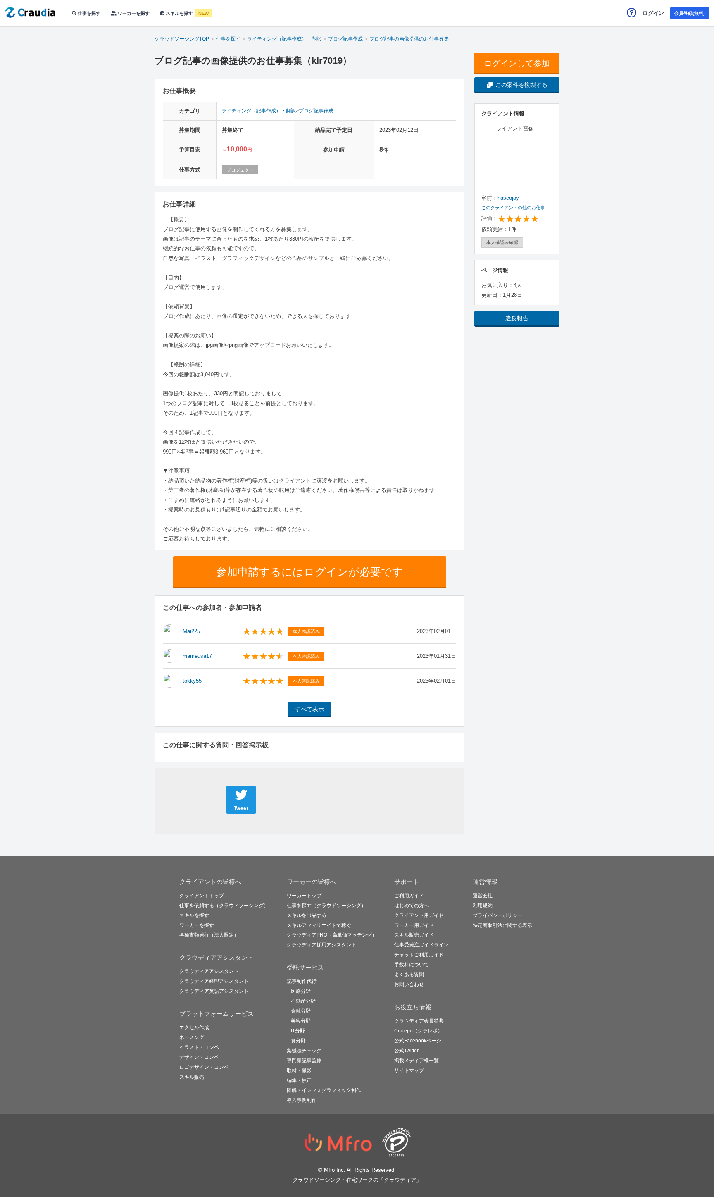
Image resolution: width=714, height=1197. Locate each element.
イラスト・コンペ (199, 1047)
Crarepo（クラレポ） (418, 1031)
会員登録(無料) (689, 13)
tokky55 (192, 681)
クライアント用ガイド (419, 915)
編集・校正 (299, 1080)
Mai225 (191, 631)
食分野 (298, 1041)
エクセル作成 (194, 1027)
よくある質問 (409, 974)
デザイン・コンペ (199, 1057)
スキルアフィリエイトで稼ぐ (319, 925)
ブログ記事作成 (316, 111)
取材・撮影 (299, 1070)
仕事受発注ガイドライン (421, 945)
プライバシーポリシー (497, 915)
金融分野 (301, 1011)
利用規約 (483, 905)
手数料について (411, 965)
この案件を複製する (521, 84)
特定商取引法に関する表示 (502, 925)
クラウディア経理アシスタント (214, 981)
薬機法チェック (304, 1051)
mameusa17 (197, 656)
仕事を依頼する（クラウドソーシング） (224, 905)
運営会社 (483, 895)
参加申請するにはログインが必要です (309, 572)
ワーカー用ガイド (414, 925)
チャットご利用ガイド (419, 955)
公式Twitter (406, 1051)
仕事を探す (88, 13)
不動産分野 (303, 1001)
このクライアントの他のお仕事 (513, 207)
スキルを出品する (306, 915)
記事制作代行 (302, 981)
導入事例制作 (302, 1100)
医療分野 (301, 991)
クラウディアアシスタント (209, 971)
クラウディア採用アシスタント (321, 945)
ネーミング (191, 1037)
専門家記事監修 (304, 1060)
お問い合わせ (409, 984)
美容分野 (301, 1021)
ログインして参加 (517, 63)
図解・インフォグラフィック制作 (324, 1090)
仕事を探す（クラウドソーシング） (326, 905)
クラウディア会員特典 (419, 1021)
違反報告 (516, 318)
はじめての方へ (411, 905)
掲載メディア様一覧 (416, 1060)
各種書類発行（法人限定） (209, 935)
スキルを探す (179, 13)
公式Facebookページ (417, 1041)
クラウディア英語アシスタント (214, 991)
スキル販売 (191, 1077)
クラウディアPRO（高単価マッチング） (332, 935)
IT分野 (298, 1031)
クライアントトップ (201, 895)
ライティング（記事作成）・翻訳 (258, 111)
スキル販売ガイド (414, 935)
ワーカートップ (304, 895)
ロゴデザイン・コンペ (204, 1067)
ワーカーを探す (133, 13)
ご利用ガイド (409, 895)
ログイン (653, 13)
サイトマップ (409, 1070)
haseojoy (508, 198)
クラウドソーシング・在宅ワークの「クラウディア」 (357, 1180)
